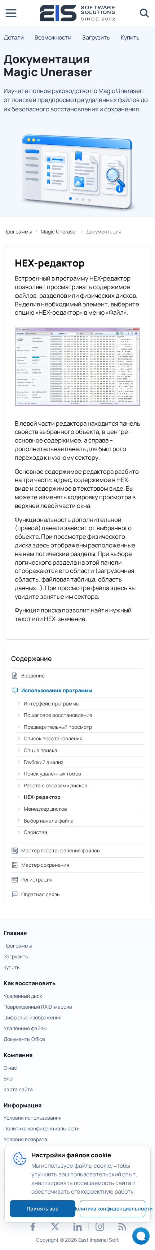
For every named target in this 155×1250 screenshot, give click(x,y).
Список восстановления (53, 738)
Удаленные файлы (25, 1028)
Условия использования (33, 1117)
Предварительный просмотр (58, 726)
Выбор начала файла (49, 820)
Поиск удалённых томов (52, 773)
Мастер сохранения (45, 864)
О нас (10, 1067)
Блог (9, 1078)
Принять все (42, 1208)
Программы (18, 231)
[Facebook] (33, 1227)
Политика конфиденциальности (42, 1128)
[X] (55, 1227)
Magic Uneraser (59, 231)
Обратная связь (40, 894)
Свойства (35, 832)
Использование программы (56, 690)
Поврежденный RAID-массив (38, 1006)
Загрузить (96, 37)
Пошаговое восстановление (58, 715)
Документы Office (24, 1039)
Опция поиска (40, 750)
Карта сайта (18, 1089)
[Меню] (11, 13)
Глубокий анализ (43, 762)
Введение (33, 675)
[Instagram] (100, 1227)
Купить (130, 37)
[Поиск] (144, 13)
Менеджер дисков (45, 808)
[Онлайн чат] (139, 1238)
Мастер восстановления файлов (60, 850)
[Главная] (77, 13)
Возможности (53, 37)
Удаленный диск (23, 995)
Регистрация (37, 879)
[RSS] (122, 1227)
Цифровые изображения (33, 1017)
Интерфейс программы (51, 703)
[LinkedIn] (77, 1227)
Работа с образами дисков (55, 785)
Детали (14, 37)
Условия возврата (25, 1139)
